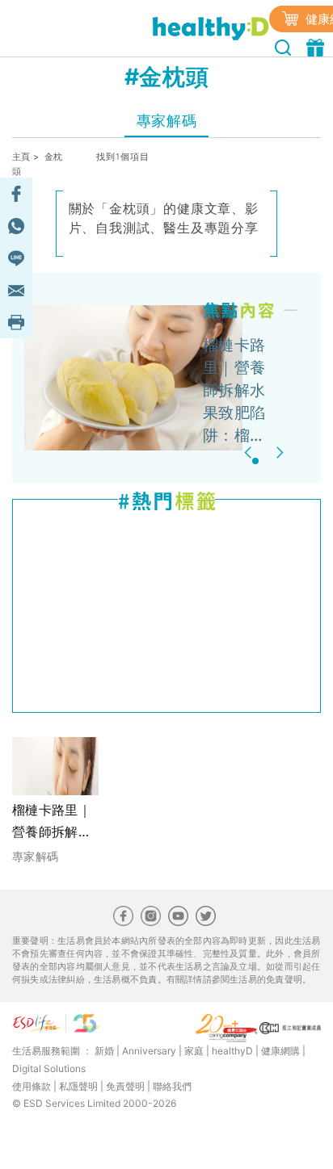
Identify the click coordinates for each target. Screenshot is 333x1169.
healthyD (232, 1051)
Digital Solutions (49, 1068)
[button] (250, 452)
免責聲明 (125, 1086)
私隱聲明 (78, 1086)
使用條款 (31, 1086)
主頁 (21, 156)
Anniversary (149, 1051)
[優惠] (317, 46)
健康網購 (280, 1051)
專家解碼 (166, 120)
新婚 (104, 1051)
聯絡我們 (172, 1086)
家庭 (194, 1051)
